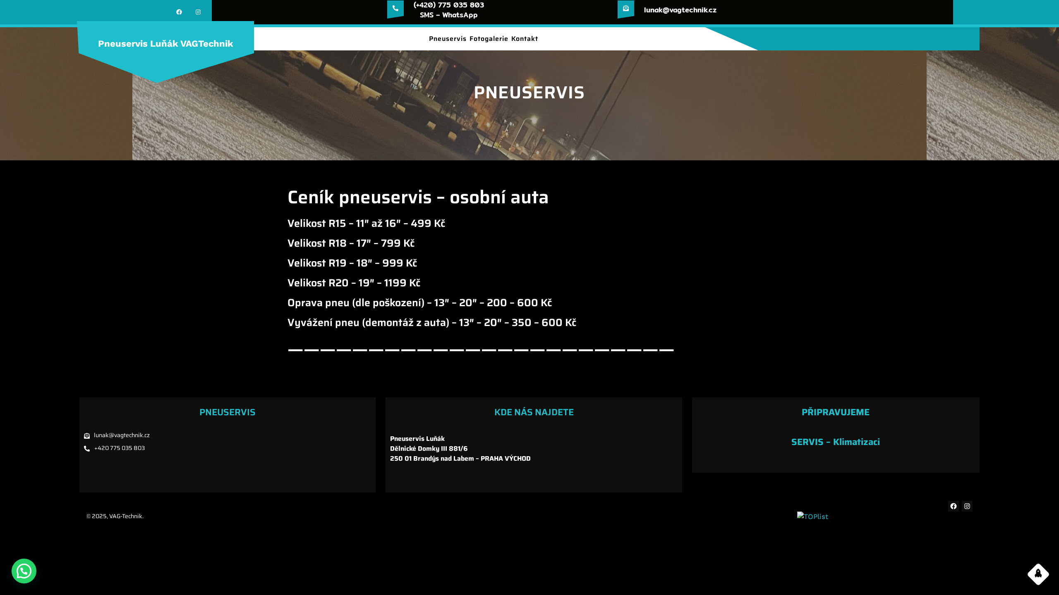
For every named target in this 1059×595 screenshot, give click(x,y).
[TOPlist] (812, 516)
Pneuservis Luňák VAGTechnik (165, 43)
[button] (24, 571)
